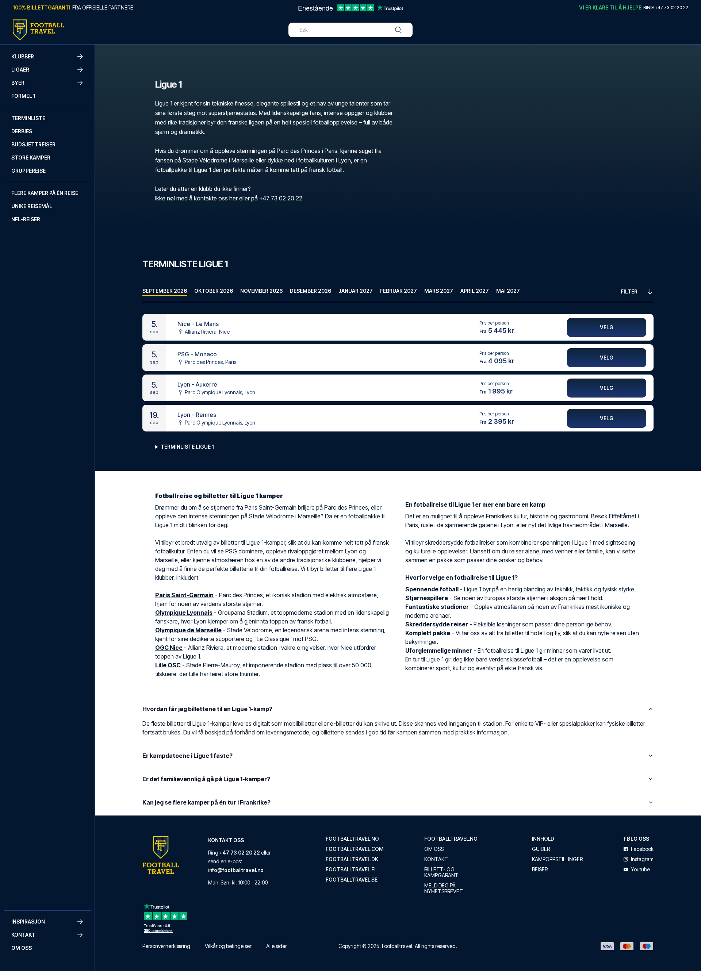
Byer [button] (17, 83)
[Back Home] (38, 30)
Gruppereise (28, 171)
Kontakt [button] (23, 935)
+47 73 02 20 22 (239, 852)
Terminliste (28, 118)
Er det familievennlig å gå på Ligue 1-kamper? (206, 779)
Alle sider (276, 946)
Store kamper (30, 157)
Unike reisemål (31, 206)
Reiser (540, 869)
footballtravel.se (352, 880)
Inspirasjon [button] (28, 921)
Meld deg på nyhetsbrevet (443, 888)
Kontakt (436, 859)
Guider (541, 849)
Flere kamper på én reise (44, 193)
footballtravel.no (352, 839)
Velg (606, 327)
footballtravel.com (354, 849)
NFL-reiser (25, 219)
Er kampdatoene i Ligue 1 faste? (187, 755)
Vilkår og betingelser (228, 946)
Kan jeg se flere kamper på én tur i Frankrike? (206, 802)
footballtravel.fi (350, 869)
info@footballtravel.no (236, 870)
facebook (642, 849)
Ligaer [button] (20, 69)
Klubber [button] (22, 56)
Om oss (21, 948)
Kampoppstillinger (557, 859)
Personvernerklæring (166, 946)
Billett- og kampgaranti (442, 872)
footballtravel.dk (352, 859)
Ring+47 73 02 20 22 (665, 7)
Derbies (21, 131)
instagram (642, 859)
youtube (640, 869)
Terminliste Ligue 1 (187, 447)
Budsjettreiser (33, 144)
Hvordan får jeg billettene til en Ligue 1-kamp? (207, 709)
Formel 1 (23, 96)
